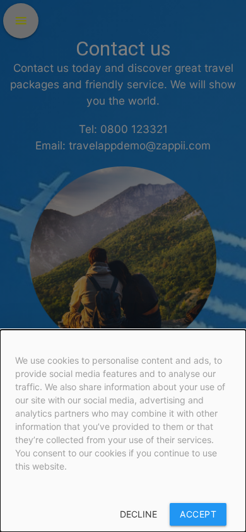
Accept (198, 514)
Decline (138, 514)
